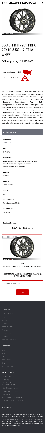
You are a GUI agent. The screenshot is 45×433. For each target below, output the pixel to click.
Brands (4, 320)
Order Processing (8, 327)
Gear (3, 363)
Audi (3, 350)
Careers (4, 323)
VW (3, 357)
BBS (3, 39)
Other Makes (6, 360)
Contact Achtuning (8, 376)
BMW (3, 353)
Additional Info (9, 132)
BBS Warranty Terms (9, 143)
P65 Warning (6, 333)
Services (5, 337)
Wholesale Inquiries (9, 340)
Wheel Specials (7, 366)
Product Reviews (10, 223)
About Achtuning (8, 314)
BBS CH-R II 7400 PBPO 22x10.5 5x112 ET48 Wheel (22, 266)
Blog (3, 317)
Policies (5, 330)
